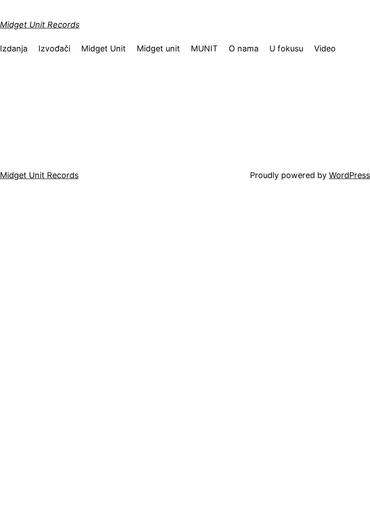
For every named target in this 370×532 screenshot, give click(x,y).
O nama (244, 48)
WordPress (349, 175)
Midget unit (158, 48)
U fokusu (286, 48)
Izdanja (14, 48)
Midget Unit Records (39, 24)
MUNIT (204, 48)
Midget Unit (103, 48)
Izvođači (54, 48)
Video (325, 48)
